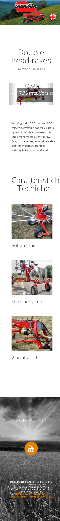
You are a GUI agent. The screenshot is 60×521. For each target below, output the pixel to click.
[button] (12, 94)
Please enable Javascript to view (35, 490)
